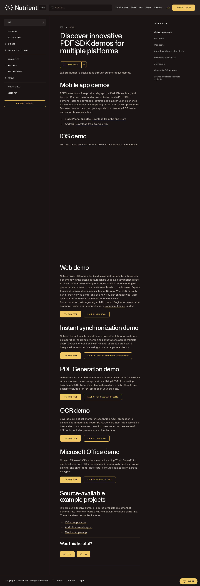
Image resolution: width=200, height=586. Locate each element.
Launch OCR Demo (97, 438)
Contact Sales (183, 7)
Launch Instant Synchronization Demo (108, 355)
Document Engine (115, 306)
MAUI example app (76, 532)
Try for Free (70, 314)
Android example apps (78, 527)
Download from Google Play (92, 124)
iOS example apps (75, 522)
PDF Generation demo (165, 57)
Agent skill (14, 87)
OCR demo (159, 63)
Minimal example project (92, 144)
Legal (81, 580)
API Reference (15, 72)
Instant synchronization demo (169, 51)
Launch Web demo (97, 314)
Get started (14, 38)
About (60, 580)
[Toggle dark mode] (168, 8)
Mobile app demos (163, 32)
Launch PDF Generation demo (103, 397)
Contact (71, 580)
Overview (12, 31)
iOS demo (159, 38)
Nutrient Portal (25, 103)
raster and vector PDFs (89, 422)
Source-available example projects (167, 78)
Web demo (159, 44)
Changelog (13, 59)
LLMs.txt (12, 93)
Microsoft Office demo (165, 70)
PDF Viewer (66, 93)
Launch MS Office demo (100, 480)
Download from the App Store (109, 119)
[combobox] (84, 65)
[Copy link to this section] (55, 85)
